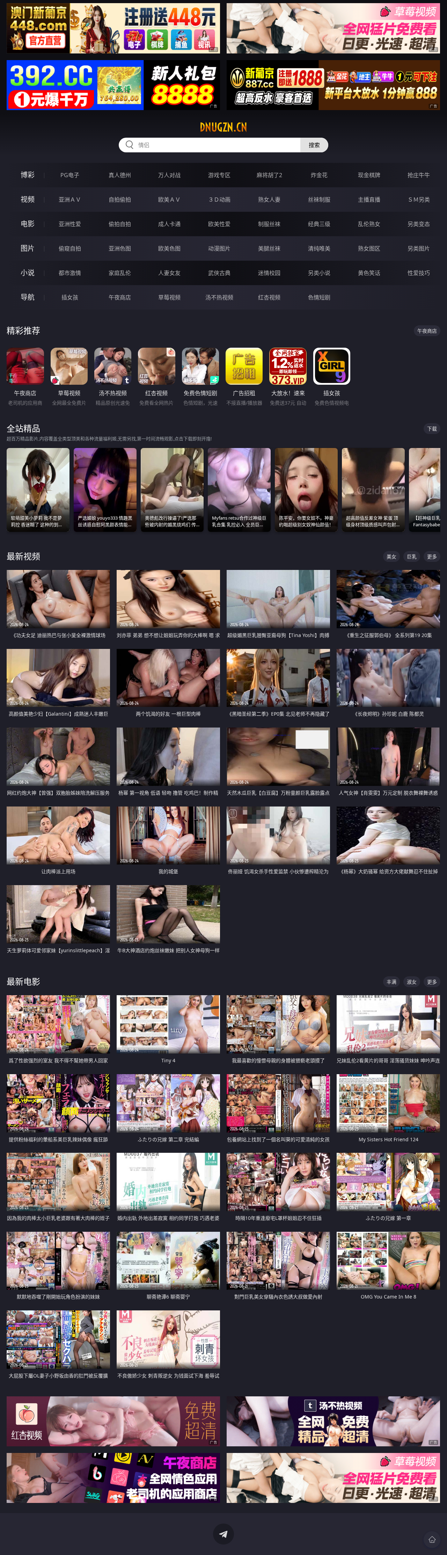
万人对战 (169, 175)
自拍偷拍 (120, 199)
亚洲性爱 (70, 224)
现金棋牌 (369, 175)
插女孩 (69, 297)
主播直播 (369, 199)
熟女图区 (369, 248)
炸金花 (319, 175)
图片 (28, 248)
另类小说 (319, 273)
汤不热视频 (219, 297)
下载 (432, 428)
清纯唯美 (319, 248)
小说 (28, 272)
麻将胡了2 (269, 175)
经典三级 (319, 224)
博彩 (28, 175)
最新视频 (23, 556)
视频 (28, 199)
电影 (28, 224)
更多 (432, 556)
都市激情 (70, 273)
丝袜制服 (319, 199)
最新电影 (23, 981)
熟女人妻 (269, 199)
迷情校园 (269, 273)
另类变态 (419, 224)
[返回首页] (432, 1539)
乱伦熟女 (369, 224)
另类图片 (419, 248)
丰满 (391, 981)
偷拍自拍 (120, 224)
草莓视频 (169, 297)
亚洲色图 (120, 248)
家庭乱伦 (120, 273)
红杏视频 (269, 297)
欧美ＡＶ (169, 199)
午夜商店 (120, 297)
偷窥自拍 (70, 248)
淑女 (412, 981)
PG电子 (69, 175)
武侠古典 (219, 273)
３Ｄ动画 (219, 199)
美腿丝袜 (269, 248)
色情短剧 (319, 297)
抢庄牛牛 (419, 175)
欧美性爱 (219, 224)
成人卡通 (169, 224)
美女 (391, 556)
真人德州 (120, 175)
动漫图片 (219, 248)
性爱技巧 (419, 273)
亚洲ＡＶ (70, 199)
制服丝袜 (269, 224)
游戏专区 (219, 175)
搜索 (314, 145)
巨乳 (412, 556)
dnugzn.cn (223, 127)
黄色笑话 (369, 273)
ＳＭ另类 (419, 199)
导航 (28, 297)
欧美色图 (169, 248)
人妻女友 (169, 273)
